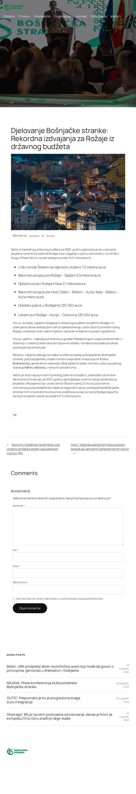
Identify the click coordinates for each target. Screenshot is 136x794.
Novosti (50, 235)
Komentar (19, 505)
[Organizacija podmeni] (72, 16)
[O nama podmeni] (30, 16)
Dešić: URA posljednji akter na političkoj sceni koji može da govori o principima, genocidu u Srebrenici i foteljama (60, 668)
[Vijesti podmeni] (120, 16)
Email (16, 566)
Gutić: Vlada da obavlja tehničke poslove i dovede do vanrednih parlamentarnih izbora (100, 447)
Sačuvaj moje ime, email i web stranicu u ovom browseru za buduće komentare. (59, 598)
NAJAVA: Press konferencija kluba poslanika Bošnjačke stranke (42, 685)
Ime (15, 550)
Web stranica (20, 582)
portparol (34, 235)
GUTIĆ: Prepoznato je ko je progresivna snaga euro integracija (43, 700)
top (15, 414)
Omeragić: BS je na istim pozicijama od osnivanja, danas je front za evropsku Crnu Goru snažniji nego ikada (59, 716)
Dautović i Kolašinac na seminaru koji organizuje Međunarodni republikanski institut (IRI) (33, 449)
